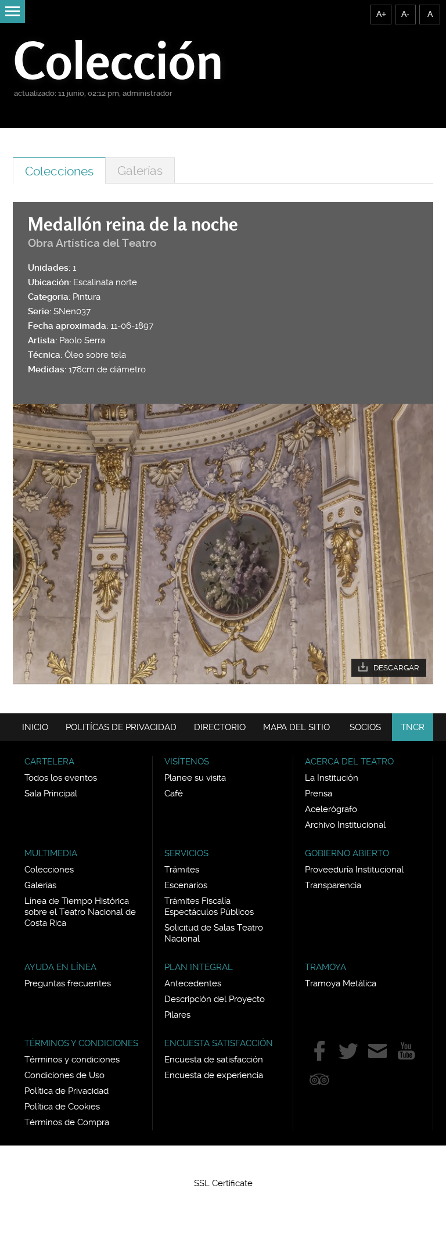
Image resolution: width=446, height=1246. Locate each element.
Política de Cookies (62, 1106)
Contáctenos (377, 1051)
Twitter (348, 1051)
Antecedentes (192, 983)
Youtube (406, 1051)
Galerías (140, 170)
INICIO (35, 727)
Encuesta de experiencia (213, 1075)
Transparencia (333, 885)
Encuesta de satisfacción (213, 1059)
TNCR (413, 727)
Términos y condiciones (72, 1059)
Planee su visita (195, 778)
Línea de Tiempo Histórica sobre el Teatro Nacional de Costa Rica (80, 912)
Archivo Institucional (345, 825)
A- (405, 14)
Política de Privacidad (66, 1091)
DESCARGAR (396, 667)
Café (173, 793)
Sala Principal (50, 793)
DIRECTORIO (220, 727)
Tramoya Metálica (340, 983)
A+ (381, 14)
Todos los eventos (60, 778)
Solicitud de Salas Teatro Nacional (213, 933)
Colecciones (59, 171)
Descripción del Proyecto (214, 999)
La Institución (331, 778)
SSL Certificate (223, 1183)
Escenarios (185, 885)
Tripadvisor (319, 1079)
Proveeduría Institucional (354, 869)
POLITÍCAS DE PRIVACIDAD (121, 727)
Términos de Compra (66, 1122)
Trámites (181, 869)
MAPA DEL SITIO (296, 727)
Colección (119, 60)
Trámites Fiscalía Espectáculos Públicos (209, 906)
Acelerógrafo (331, 809)
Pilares (177, 1015)
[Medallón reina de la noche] (223, 544)
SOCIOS (365, 727)
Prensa (318, 793)
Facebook (319, 1051)
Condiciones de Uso (64, 1075)
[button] (223, 1162)
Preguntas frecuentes (67, 983)
